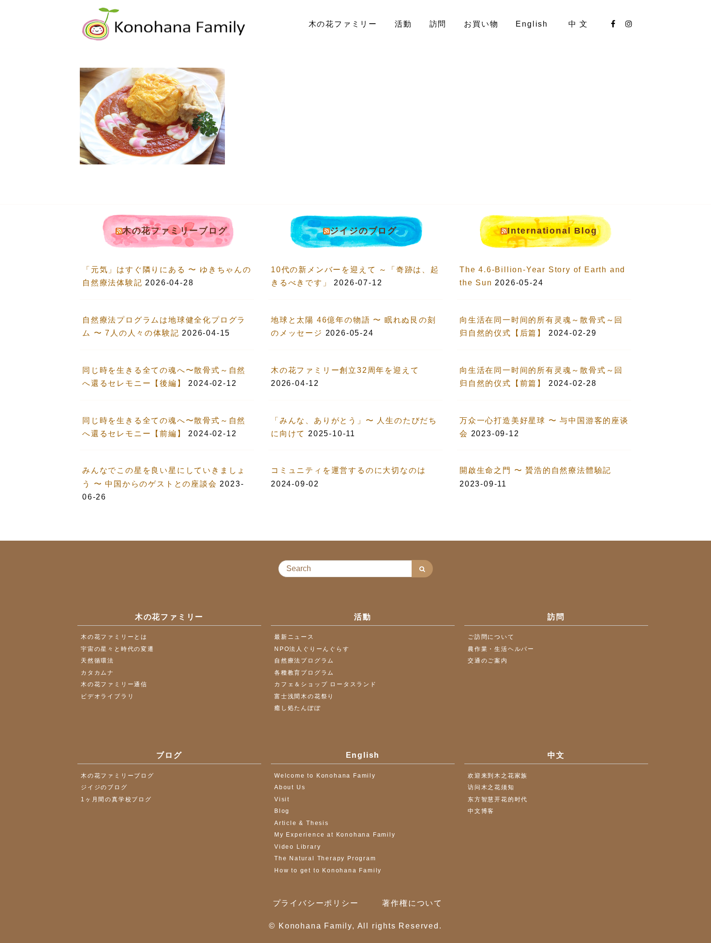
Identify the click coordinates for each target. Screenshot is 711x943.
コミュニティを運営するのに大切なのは (348, 470)
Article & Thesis (301, 823)
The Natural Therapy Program (325, 858)
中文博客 (481, 811)
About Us (289, 787)
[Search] (422, 568)
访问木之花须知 (491, 787)
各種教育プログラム (304, 672)
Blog (282, 811)
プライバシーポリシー (316, 903)
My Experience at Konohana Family (335, 834)
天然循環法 (97, 660)
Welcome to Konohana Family (325, 775)
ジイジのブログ (363, 231)
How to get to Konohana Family (328, 870)
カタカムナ (97, 672)
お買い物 (481, 24)
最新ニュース (294, 637)
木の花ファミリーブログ (175, 231)
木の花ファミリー (343, 24)
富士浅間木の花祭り (304, 696)
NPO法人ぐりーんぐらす (312, 649)
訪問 (438, 24)
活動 (403, 24)
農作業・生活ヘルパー (501, 649)
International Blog (552, 231)
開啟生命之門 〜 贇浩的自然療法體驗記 (535, 470)
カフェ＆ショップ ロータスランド (325, 684)
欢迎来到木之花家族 (498, 775)
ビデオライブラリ (107, 696)
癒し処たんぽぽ (297, 708)
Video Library (297, 846)
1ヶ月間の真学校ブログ (116, 799)
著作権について (412, 903)
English (533, 24)
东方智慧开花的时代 (498, 799)
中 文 (579, 24)
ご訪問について (491, 637)
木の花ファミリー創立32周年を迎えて (345, 370)
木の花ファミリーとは (114, 637)
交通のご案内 (488, 660)
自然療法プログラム (304, 660)
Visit (282, 799)
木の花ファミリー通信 (114, 684)
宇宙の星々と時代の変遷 (117, 649)
